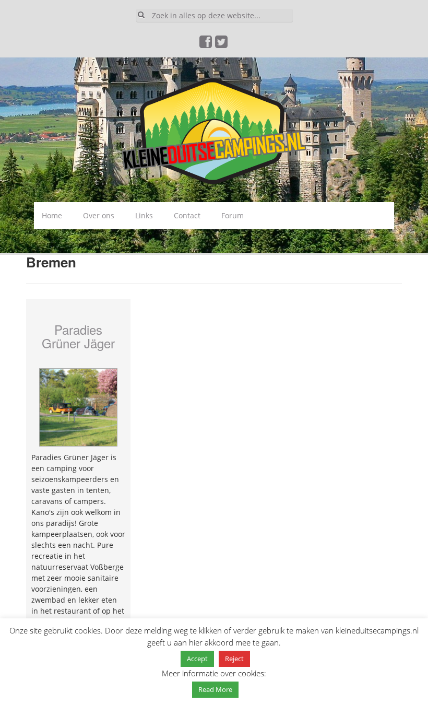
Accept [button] (197, 658)
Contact (187, 215)
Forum (232, 215)
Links (144, 215)
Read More (215, 689)
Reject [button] (234, 658)
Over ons (98, 215)
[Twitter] (222, 44)
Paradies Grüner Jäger (78, 336)
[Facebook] (206, 44)
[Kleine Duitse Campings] (214, 129)
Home (52, 215)
